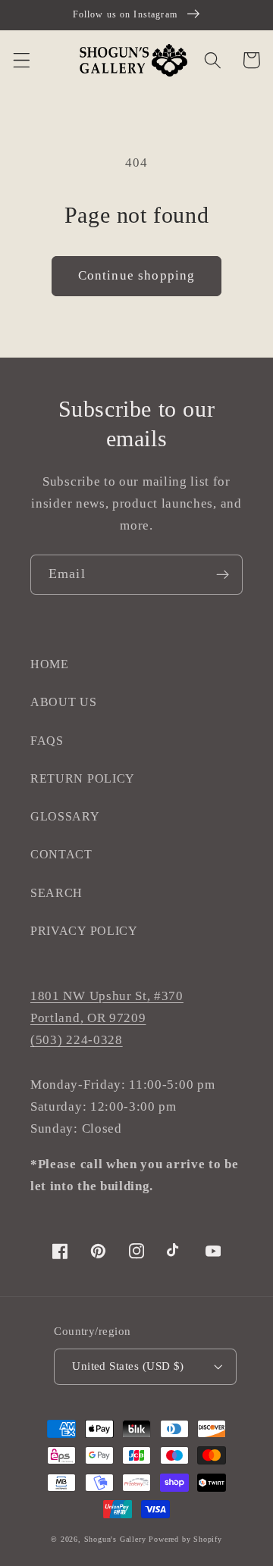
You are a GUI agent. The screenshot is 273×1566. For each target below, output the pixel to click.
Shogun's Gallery (115, 1539)
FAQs (47, 740)
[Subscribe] (222, 575)
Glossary (65, 816)
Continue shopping (137, 275)
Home (49, 664)
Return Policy (82, 778)
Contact (61, 854)
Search (56, 892)
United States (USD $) (128, 1366)
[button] (21, 60)
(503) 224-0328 (76, 1040)
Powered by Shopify (185, 1539)
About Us (63, 701)
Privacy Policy (84, 930)
